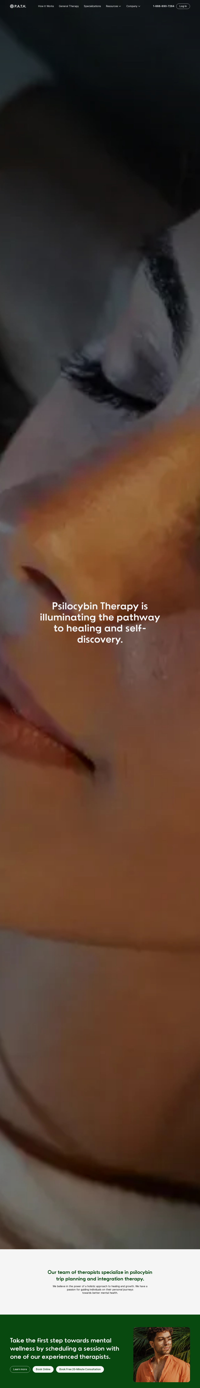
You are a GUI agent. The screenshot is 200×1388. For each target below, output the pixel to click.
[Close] (174, 665)
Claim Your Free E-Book (100, 717)
